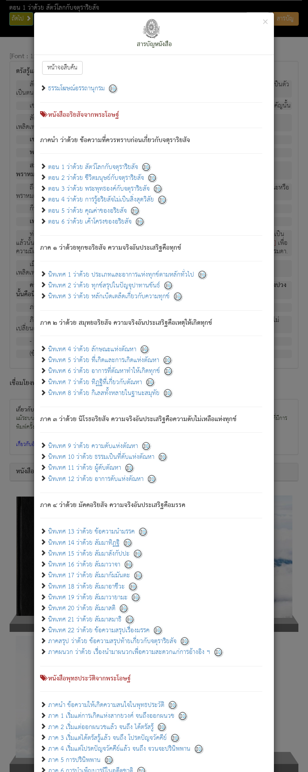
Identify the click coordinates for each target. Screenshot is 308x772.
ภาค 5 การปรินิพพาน (74, 760)
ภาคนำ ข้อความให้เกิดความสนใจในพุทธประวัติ (107, 705)
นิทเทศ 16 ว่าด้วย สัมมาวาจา (84, 564)
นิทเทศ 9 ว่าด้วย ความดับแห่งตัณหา (93, 446)
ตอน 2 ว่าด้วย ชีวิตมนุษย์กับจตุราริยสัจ (96, 177)
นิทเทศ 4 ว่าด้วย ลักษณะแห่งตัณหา (92, 349)
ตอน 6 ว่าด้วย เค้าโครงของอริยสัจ (90, 222)
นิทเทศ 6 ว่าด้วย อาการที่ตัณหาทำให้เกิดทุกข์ (104, 371)
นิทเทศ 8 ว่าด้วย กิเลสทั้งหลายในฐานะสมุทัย (104, 393)
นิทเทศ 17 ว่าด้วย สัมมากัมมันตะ (89, 575)
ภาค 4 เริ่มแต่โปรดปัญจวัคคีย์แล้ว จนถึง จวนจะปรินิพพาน (119, 749)
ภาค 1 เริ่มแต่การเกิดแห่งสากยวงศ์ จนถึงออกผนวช (111, 716)
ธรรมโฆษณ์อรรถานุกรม (76, 88)
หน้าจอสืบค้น (62, 67)
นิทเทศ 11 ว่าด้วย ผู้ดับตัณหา (84, 468)
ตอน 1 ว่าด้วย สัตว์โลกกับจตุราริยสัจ (93, 167)
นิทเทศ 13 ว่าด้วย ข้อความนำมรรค (91, 532)
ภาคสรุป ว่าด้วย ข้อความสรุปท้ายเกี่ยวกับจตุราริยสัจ (112, 641)
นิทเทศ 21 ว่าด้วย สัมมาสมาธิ (85, 619)
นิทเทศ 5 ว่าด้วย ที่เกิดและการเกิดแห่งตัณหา (103, 360)
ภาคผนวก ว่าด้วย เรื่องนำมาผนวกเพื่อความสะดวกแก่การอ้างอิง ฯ (129, 652)
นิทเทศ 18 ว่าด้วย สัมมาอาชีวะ (86, 586)
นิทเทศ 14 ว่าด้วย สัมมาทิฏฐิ (84, 542)
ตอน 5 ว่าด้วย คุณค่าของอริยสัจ (87, 210)
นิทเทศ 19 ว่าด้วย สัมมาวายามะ (88, 597)
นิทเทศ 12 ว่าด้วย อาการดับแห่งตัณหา (96, 479)
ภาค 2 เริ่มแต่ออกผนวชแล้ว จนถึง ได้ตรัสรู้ (101, 727)
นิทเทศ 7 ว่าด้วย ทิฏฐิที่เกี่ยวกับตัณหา (95, 382)
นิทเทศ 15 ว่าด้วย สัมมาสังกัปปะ (89, 553)
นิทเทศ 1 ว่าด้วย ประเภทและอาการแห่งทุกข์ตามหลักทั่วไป (121, 274)
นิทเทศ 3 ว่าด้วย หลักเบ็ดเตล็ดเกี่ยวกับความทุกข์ (109, 296)
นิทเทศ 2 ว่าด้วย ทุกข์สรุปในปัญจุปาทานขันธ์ (104, 285)
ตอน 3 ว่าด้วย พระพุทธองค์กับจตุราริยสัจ (99, 189)
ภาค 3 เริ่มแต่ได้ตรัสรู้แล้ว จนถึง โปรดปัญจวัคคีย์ (107, 737)
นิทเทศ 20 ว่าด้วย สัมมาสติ (82, 608)
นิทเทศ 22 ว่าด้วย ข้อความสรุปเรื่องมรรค (99, 630)
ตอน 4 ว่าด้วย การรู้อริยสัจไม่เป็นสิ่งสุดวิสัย (101, 200)
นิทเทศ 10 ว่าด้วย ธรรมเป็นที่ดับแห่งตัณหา (101, 457)
